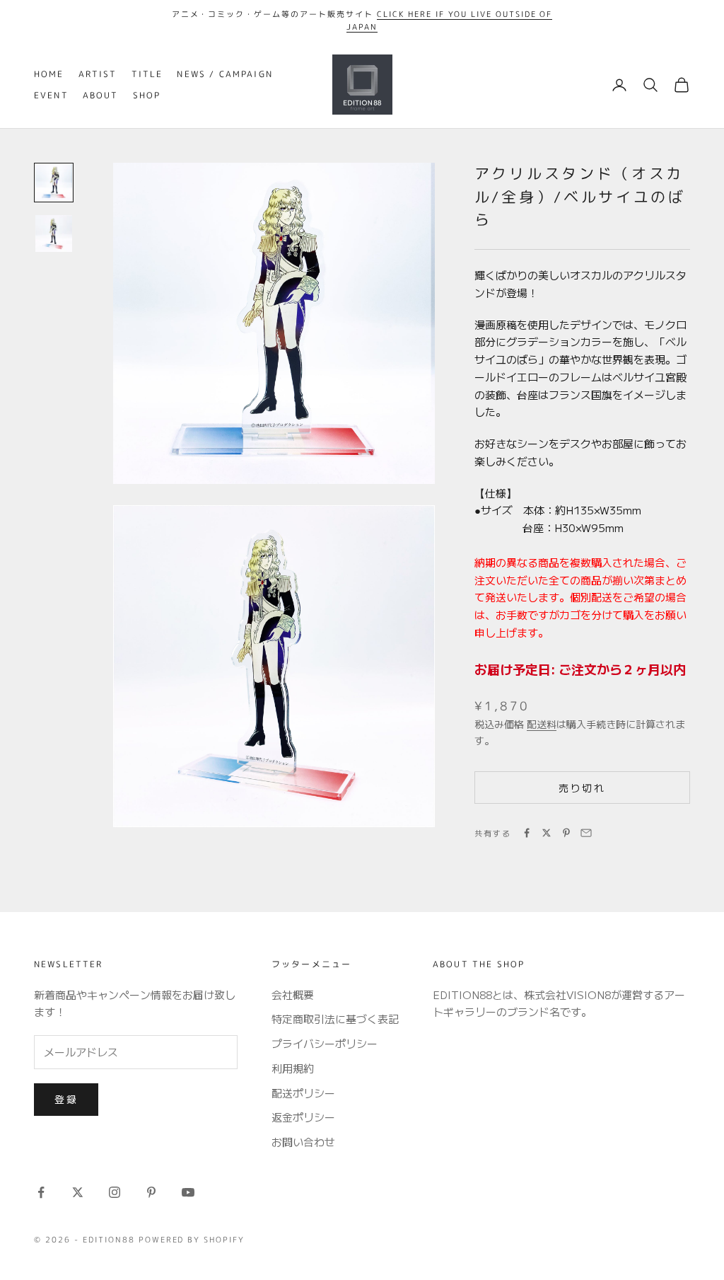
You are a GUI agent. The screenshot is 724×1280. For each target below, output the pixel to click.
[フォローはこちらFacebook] (41, 1192)
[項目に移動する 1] (54, 182)
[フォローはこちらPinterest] (151, 1192)
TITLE (147, 74)
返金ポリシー (303, 1116)
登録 (66, 1099)
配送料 (541, 724)
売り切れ (582, 787)
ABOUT (101, 95)
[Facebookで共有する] (526, 832)
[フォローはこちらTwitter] (78, 1192)
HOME (49, 74)
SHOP (147, 95)
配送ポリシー (303, 1092)
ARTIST (97, 74)
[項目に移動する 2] (54, 233)
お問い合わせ (303, 1141)
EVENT (51, 95)
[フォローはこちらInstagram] (114, 1192)
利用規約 (293, 1068)
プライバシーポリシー (325, 1043)
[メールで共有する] (586, 832)
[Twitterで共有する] (546, 832)
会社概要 (293, 994)
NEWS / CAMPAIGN (224, 74)
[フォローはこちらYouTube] (188, 1192)
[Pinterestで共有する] (566, 832)
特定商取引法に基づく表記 (335, 1018)
